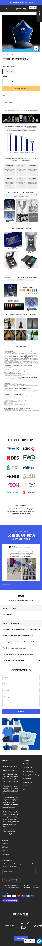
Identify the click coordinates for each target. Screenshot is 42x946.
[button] (34, 7)
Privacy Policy (27, 778)
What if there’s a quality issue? (13, 660)
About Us (26, 764)
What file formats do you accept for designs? (17, 654)
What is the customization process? (14, 648)
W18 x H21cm (8, 71)
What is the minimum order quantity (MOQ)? (17, 636)
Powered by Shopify (36, 886)
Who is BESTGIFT (8, 614)
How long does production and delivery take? (18, 642)
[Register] (33, 871)
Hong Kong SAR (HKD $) (10, 880)
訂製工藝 (5, 851)
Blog (24, 789)
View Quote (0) (39, 14)
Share (4, 95)
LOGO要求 (5, 854)
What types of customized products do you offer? (19, 629)
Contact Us (26, 786)
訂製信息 (5, 847)
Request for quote (21, 88)
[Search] (7, 9)
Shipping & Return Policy (31, 775)
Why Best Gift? (28, 782)
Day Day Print (7, 55)
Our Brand (21, 938)
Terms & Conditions (29, 771)
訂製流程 (5, 843)
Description (7, 103)
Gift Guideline (27, 767)
